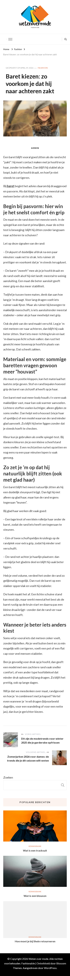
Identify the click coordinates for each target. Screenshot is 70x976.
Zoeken (8, 777)
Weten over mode (38, 958)
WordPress (50, 967)
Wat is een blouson (35, 895)
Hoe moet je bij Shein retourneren (35, 941)
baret (10, 186)
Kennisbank (35, 846)
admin (35, 148)
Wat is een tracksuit (35, 850)
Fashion (43, 68)
